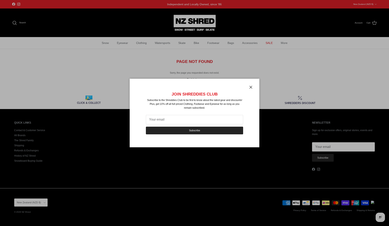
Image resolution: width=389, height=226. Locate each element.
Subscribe (194, 130)
